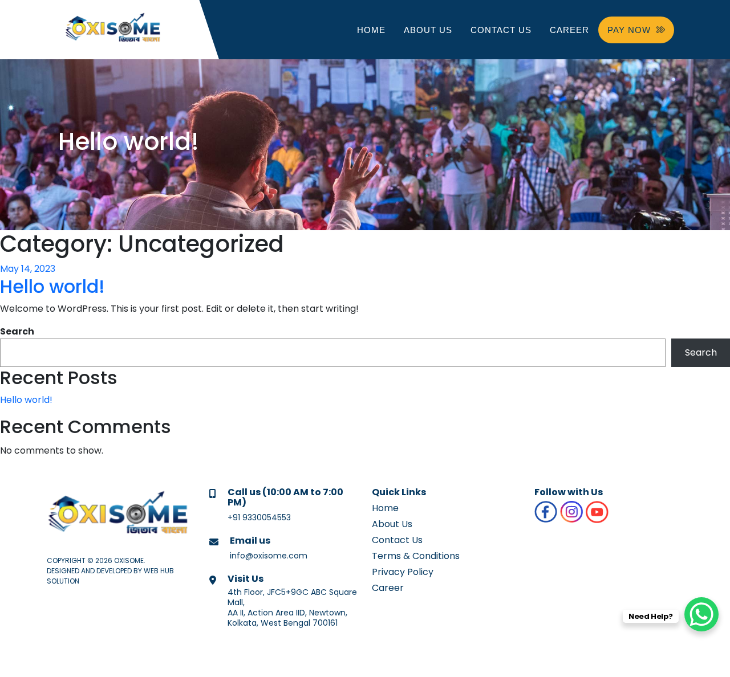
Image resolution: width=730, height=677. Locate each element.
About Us (428, 30)
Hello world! (52, 286)
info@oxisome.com (268, 555)
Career (569, 30)
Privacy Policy (402, 571)
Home (371, 30)
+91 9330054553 (259, 517)
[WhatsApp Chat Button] (701, 614)
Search (17, 331)
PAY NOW (629, 30)
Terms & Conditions (416, 555)
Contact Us (501, 30)
